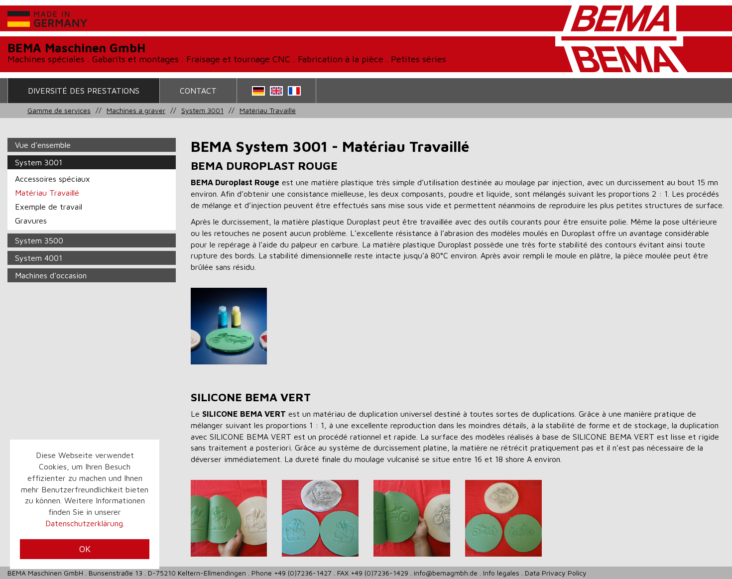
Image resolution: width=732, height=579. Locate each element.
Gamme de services (59, 110)
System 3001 (202, 110)
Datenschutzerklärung (84, 523)
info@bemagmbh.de (446, 573)
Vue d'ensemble (43, 144)
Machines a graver (136, 110)
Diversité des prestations (83, 90)
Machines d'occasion (51, 275)
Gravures (31, 220)
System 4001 (38, 257)
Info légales (501, 573)
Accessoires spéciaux (52, 178)
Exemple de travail (48, 206)
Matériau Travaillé (268, 110)
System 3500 (39, 240)
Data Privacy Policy (556, 573)
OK (85, 549)
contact (198, 90)
